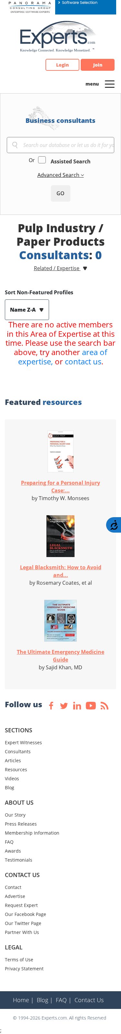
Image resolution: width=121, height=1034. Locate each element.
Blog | (45, 1000)
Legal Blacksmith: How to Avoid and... (60, 571)
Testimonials (18, 860)
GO (60, 193)
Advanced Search (59, 174)
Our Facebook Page (25, 914)
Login (62, 65)
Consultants (18, 751)
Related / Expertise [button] (57, 268)
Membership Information (32, 833)
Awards (13, 851)
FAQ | (64, 1000)
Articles (13, 760)
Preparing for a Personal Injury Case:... (60, 486)
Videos (12, 778)
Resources (16, 769)
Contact (13, 887)
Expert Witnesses (23, 742)
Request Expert (21, 905)
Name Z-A (23, 309)
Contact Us (89, 1000)
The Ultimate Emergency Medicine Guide (60, 655)
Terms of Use (19, 959)
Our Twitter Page (23, 923)
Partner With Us (22, 932)
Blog (9, 787)
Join (97, 65)
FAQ (9, 842)
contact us (83, 361)
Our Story (15, 815)
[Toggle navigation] (110, 83)
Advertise (15, 896)
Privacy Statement (24, 968)
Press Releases (21, 824)
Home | (23, 1000)
